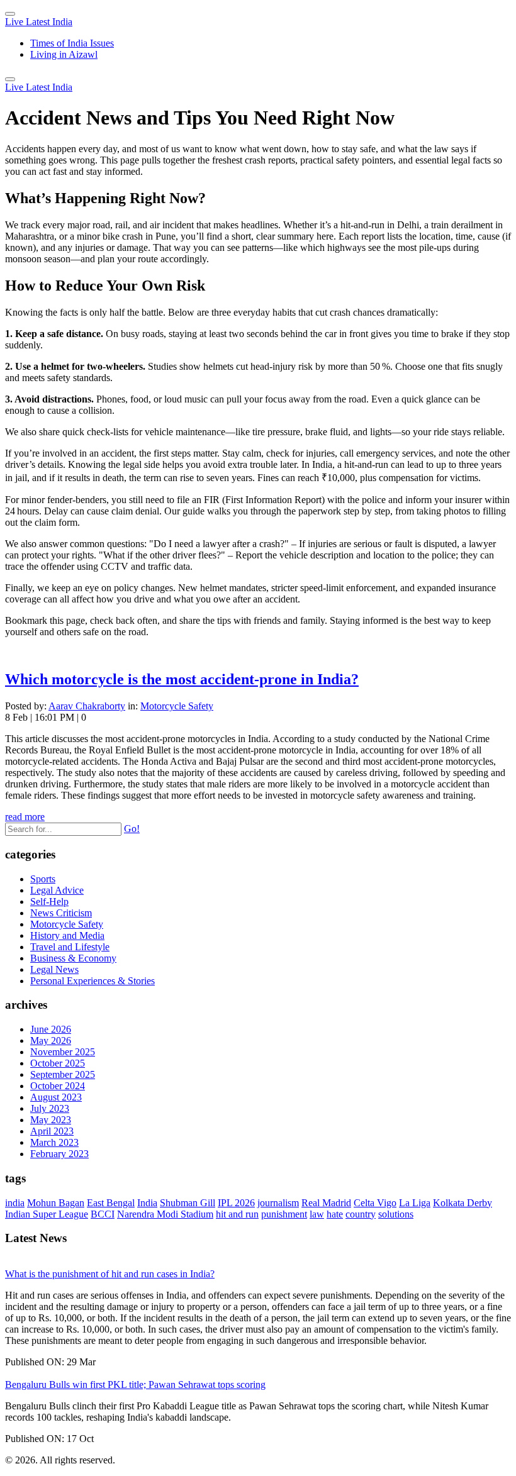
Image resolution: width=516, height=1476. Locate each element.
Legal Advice (57, 890)
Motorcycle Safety (176, 706)
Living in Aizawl (64, 54)
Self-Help (49, 901)
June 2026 (50, 1029)
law (317, 1214)
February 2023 (59, 1153)
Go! (132, 828)
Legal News (54, 969)
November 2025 (62, 1051)
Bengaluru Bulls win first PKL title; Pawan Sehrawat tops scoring (135, 1384)
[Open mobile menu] (10, 79)
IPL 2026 (236, 1202)
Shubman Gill (187, 1202)
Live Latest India (38, 21)
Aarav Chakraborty (86, 706)
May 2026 (50, 1040)
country (360, 1214)
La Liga (414, 1202)
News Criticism (61, 912)
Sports (42, 879)
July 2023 (49, 1108)
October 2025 (57, 1063)
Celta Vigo (375, 1202)
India (147, 1202)
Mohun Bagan (55, 1202)
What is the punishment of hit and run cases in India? (110, 1273)
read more (25, 816)
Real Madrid (326, 1202)
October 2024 (57, 1085)
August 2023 (56, 1097)
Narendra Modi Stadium (165, 1214)
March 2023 (54, 1142)
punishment (284, 1214)
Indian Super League (46, 1214)
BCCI (103, 1214)
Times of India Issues (72, 43)
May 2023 (50, 1119)
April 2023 (52, 1131)
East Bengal (111, 1202)
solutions (395, 1214)
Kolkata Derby (462, 1202)
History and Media (67, 935)
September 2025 (62, 1074)
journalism (278, 1202)
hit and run (237, 1214)
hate (335, 1214)
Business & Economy (73, 958)
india (15, 1202)
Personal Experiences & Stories (92, 980)
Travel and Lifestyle (69, 946)
